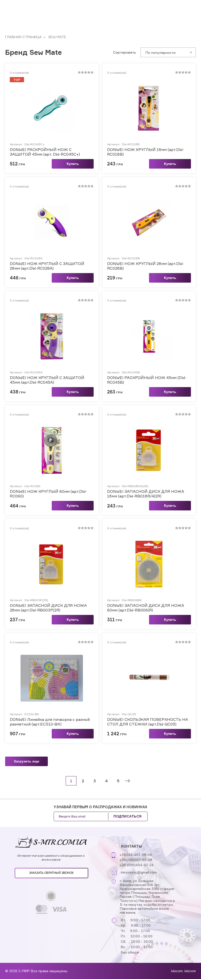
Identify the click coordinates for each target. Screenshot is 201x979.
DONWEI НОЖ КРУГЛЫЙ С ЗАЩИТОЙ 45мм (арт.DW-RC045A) (47, 380)
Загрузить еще (26, 761)
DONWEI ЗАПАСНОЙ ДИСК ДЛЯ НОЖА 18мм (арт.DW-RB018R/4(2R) (145, 493)
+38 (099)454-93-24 (136, 865)
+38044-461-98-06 (135, 854)
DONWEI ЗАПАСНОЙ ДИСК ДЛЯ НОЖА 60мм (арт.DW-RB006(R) (145, 607)
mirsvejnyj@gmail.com (139, 872)
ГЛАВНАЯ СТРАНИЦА (23, 37)
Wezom (190, 971)
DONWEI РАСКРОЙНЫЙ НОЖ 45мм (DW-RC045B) (147, 380)
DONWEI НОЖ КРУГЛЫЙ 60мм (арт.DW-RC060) (48, 493)
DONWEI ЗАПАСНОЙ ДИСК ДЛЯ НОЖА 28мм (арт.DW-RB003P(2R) (48, 607)
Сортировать (124, 52)
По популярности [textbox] (161, 52)
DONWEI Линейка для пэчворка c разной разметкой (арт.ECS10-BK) (50, 721)
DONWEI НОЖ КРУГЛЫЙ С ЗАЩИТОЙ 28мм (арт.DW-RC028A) (47, 266)
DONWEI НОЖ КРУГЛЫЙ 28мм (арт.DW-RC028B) (145, 266)
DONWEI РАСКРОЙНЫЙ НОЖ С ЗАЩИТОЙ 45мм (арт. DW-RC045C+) (45, 152)
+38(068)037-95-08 (135, 860)
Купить (73, 164)
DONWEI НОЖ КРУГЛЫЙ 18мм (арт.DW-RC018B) (145, 152)
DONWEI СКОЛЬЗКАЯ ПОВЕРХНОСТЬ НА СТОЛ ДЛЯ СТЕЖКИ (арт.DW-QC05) (147, 721)
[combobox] (168, 52)
